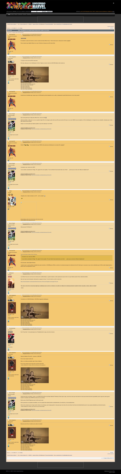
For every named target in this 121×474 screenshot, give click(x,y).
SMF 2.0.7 (8, 471)
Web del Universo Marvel (11, 24)
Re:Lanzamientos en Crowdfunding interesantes (32, 34)
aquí (113, 11)
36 (15, 28)
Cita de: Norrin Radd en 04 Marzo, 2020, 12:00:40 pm (29, 254)
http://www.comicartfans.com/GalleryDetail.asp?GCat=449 (41, 232)
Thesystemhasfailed (48, 24)
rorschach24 (12, 34)
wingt (10, 190)
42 (18, 28)
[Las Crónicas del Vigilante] (9, 350)
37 (16, 28)
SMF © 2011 (13, 471)
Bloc (114, 471)
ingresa (23, 11)
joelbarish (11, 273)
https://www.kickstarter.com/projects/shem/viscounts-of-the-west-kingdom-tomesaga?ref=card (39, 281)
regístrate (28, 11)
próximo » (112, 26)
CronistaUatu (12, 328)
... (11, 28)
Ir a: (101, 458)
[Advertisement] (60, 19)
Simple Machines (19, 471)
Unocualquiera (12, 56)
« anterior (108, 26)
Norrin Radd (12, 113)
